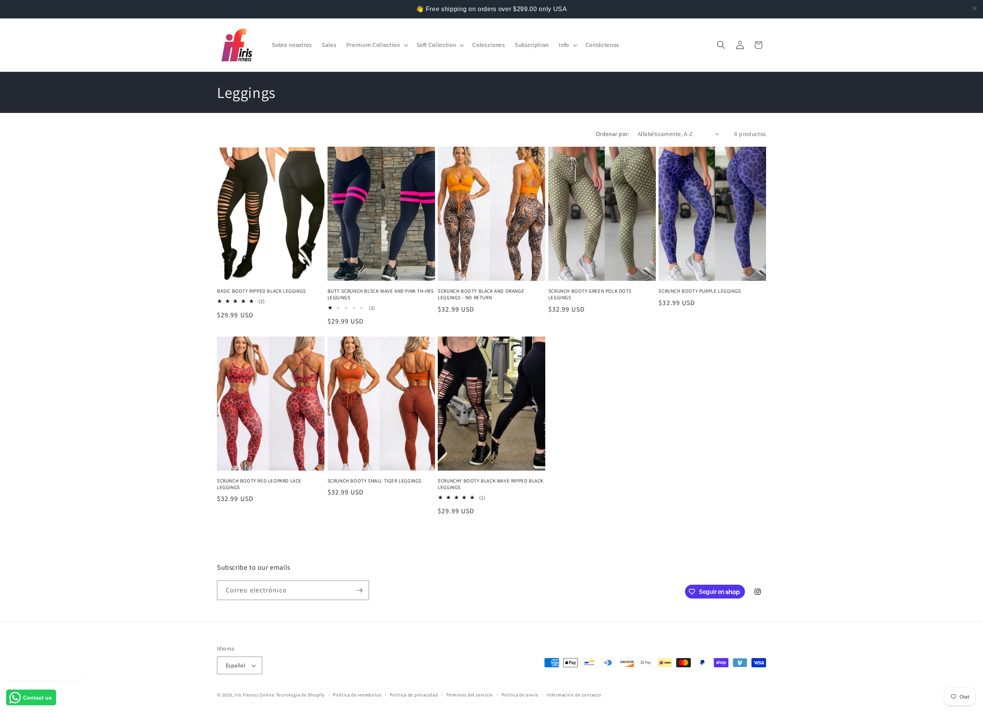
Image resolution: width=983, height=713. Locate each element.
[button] (376, 45)
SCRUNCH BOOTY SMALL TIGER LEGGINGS (375, 481)
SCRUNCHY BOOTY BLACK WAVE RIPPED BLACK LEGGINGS (490, 484)
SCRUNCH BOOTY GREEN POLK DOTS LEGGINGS (589, 294)
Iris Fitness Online (255, 695)
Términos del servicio (469, 695)
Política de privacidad (414, 695)
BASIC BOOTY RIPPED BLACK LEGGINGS (261, 291)
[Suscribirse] (359, 590)
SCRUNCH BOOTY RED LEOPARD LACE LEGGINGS (259, 484)
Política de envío (520, 695)
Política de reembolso (357, 695)
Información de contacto (574, 695)
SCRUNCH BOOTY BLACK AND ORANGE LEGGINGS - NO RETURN (481, 294)
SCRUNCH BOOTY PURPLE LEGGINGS (700, 291)
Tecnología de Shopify (300, 695)
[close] (974, 8)
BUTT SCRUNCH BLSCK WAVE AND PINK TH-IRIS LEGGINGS (381, 294)
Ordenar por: (612, 134)
